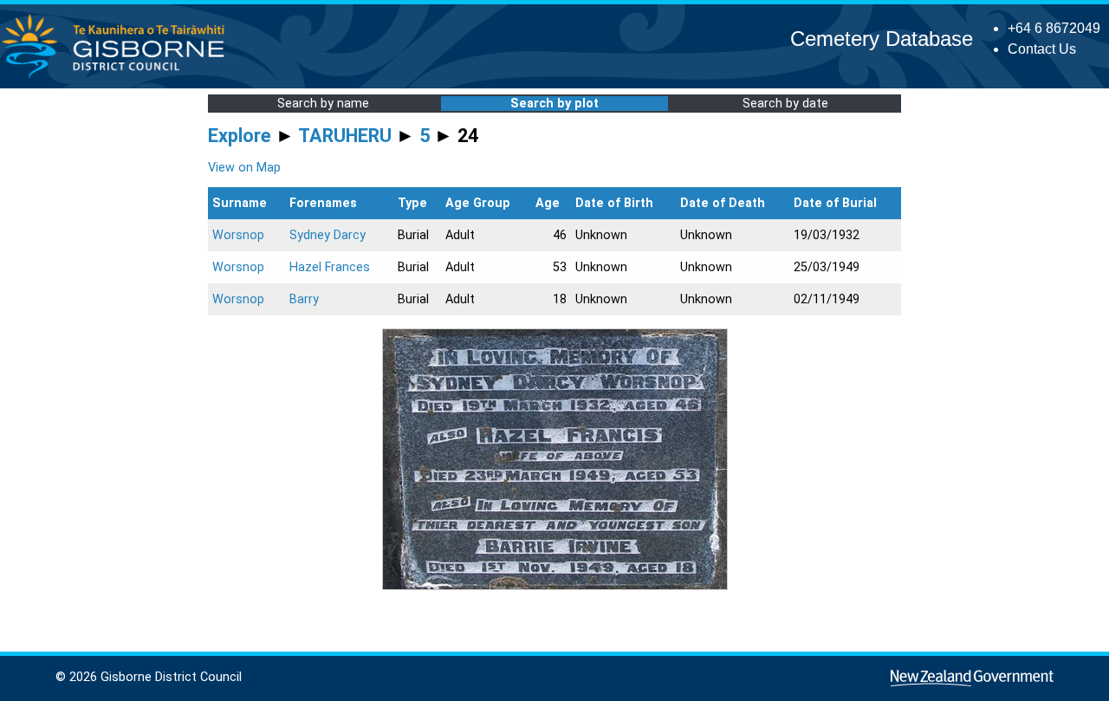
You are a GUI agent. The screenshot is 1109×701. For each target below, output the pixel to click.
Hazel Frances (329, 267)
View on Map (244, 167)
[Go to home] (118, 77)
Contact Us (1042, 49)
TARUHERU (345, 135)
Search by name (323, 103)
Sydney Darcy (327, 235)
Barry (304, 299)
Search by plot (554, 103)
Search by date (785, 103)
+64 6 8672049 (1054, 28)
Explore (239, 135)
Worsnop (238, 235)
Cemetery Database (881, 38)
